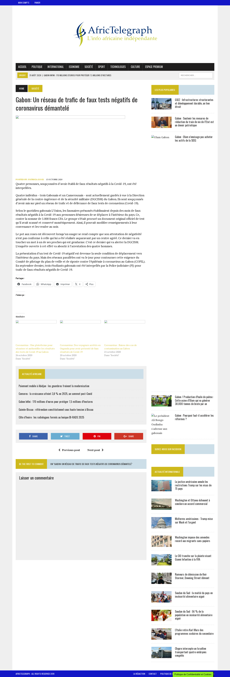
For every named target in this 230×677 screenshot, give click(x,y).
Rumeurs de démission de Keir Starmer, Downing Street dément (192, 576)
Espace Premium (154, 67)
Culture (135, 67)
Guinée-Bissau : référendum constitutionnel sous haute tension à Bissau (56, 410)
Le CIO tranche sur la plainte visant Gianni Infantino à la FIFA (193, 557)
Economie (74, 67)
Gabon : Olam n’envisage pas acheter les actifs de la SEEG (194, 138)
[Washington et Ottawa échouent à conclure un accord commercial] (161, 507)
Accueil (22, 67)
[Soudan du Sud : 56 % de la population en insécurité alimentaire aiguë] (161, 619)
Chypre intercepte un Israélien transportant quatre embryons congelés (190, 652)
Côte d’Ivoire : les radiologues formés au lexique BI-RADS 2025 (51, 417)
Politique (37, 67)
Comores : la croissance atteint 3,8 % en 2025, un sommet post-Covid (55, 394)
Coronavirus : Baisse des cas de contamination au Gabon (120, 346)
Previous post (71, 450)
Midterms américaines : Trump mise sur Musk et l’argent (194, 520)
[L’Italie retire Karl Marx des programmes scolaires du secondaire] (161, 637)
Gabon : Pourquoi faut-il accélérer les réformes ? (194, 417)
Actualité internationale (167, 471)
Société (89, 67)
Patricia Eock (36, 179)
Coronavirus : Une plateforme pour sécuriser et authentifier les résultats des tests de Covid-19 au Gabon (35, 348)
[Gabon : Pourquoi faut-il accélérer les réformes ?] (161, 433)
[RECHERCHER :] (196, 75)
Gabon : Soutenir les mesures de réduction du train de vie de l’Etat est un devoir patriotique (194, 121)
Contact (153, 673)
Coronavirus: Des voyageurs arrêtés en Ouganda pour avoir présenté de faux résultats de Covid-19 (80, 348)
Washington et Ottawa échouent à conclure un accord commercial (192, 502)
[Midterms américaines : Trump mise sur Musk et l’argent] (161, 526)
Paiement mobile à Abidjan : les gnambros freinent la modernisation (54, 386)
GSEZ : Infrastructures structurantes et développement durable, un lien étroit (194, 103)
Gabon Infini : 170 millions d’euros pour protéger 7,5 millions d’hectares (56, 402)
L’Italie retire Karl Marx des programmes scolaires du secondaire (194, 632)
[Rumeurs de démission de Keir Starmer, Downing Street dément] (161, 581)
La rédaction (139, 673)
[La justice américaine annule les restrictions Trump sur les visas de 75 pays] (161, 489)
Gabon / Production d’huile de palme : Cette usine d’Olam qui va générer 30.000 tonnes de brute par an (194, 400)
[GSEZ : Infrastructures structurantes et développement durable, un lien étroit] (161, 107)
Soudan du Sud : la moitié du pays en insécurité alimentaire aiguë (194, 594)
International (55, 67)
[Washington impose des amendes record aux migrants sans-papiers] (161, 544)
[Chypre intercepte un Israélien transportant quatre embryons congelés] (161, 656)
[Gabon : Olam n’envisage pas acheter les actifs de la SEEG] (161, 385)
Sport (101, 67)
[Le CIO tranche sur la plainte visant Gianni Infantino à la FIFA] (161, 563)
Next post (93, 450)
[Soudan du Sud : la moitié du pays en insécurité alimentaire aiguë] (161, 600)
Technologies (118, 67)
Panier (37, 2)
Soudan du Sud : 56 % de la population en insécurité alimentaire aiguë (193, 615)
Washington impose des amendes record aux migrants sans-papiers (192, 539)
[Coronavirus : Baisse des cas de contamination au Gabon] (124, 331)
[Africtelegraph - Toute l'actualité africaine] (115, 34)
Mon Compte (23, 2)
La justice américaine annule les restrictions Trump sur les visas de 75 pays (193, 485)
